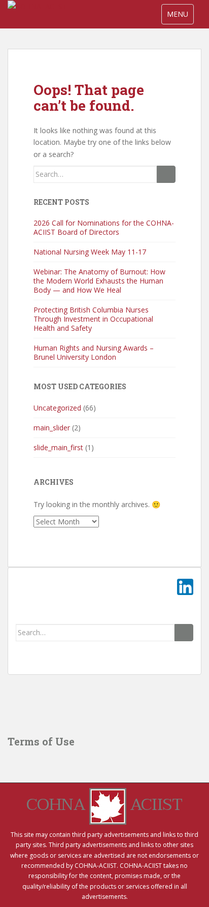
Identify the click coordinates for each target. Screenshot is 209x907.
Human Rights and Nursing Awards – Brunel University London (93, 352)
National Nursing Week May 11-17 (89, 252)
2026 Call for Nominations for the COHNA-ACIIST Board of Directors (103, 227)
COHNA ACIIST (104, 805)
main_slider (51, 427)
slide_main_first (58, 447)
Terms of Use (41, 741)
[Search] (166, 174)
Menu (180, 14)
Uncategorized (57, 408)
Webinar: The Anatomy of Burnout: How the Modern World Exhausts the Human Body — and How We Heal (99, 281)
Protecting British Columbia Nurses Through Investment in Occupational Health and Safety (93, 319)
